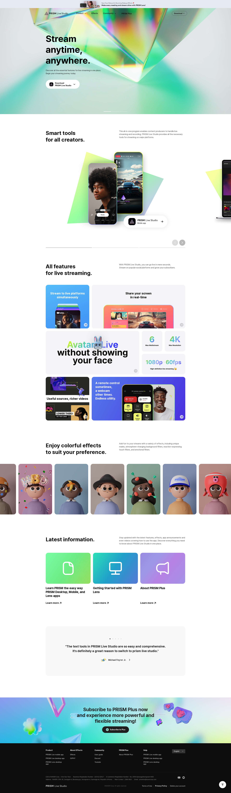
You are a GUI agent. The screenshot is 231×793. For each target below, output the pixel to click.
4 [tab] (118, 638)
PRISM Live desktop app (55, 758)
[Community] (109, 13)
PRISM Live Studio (54, 13)
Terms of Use (147, 786)
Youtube (98, 762)
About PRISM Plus (126, 755)
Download (178, 13)
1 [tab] (49, 247)
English (176, 751)
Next (182, 243)
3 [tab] (143, 247)
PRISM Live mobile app (55, 755)
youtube (179, 777)
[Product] (81, 13)
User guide (99, 755)
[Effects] (94, 13)
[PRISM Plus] (126, 13)
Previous (175, 243)
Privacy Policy (161, 786)
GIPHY (72, 758)
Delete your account (177, 786)
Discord (97, 758)
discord (183, 777)
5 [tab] (121, 638)
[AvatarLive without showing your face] (92, 352)
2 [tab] (96, 247)
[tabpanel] (115, 193)
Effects (72, 755)
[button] (107, 111)
